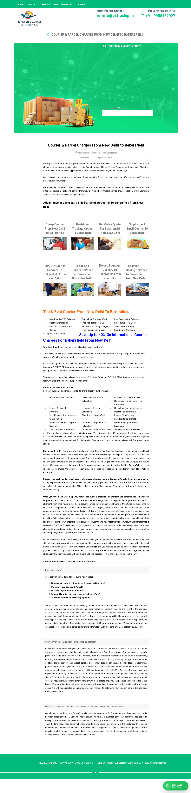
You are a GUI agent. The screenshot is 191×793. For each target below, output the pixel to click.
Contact (82, 5)
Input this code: (110, 108)
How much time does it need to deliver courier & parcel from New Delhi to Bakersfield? (84, 706)
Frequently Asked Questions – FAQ (57, 5)
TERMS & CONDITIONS (83, 763)
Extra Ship (102, 763)
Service (31, 5)
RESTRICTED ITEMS (48, 763)
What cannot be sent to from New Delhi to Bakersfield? (70, 642)
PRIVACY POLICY (65, 763)
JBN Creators (121, 763)
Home (20, 5)
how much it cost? (53, 570)
